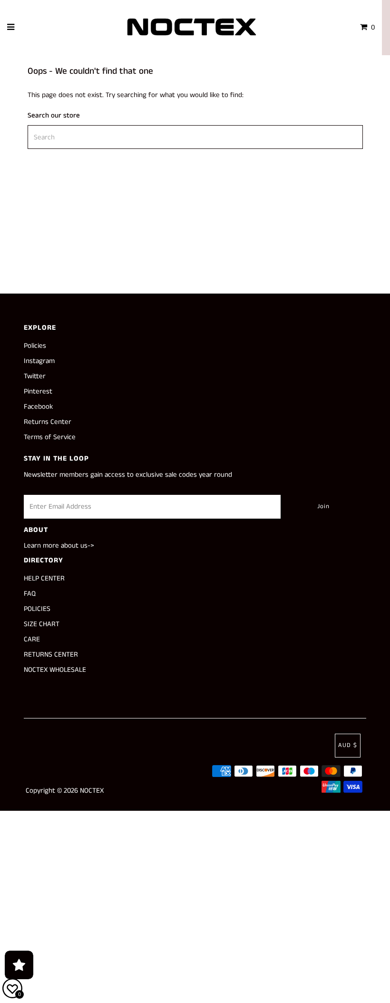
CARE (32, 639)
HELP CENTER (44, 578)
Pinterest (38, 391)
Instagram (39, 361)
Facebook (38, 407)
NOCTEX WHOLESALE (55, 670)
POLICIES (37, 609)
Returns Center (47, 422)
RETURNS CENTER (51, 654)
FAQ (30, 594)
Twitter (35, 376)
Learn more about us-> (59, 546)
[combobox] (195, 137)
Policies (35, 346)
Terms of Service (50, 437)
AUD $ (347, 745)
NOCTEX (92, 791)
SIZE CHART (41, 624)
